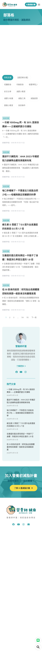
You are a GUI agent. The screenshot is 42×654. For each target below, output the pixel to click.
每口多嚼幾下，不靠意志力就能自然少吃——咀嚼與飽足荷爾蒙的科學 (20, 413)
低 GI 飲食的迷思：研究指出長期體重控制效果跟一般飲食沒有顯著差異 (20, 447)
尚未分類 (6, 118)
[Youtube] (21, 372)
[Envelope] (28, 524)
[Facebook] (16, 372)
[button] (39, 4)
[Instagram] (25, 372)
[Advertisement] (21, 47)
